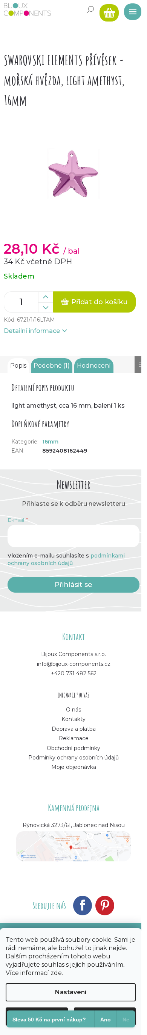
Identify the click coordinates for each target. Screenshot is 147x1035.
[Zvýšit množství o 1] (45, 297)
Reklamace (74, 738)
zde (56, 972)
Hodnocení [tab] (94, 365)
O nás (73, 709)
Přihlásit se (73, 585)
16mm (50, 441)
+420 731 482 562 (73, 673)
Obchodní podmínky (73, 748)
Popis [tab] (18, 365)
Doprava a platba (74, 728)
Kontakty (73, 719)
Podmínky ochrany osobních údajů (73, 757)
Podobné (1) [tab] (52, 365)
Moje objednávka (73, 767)
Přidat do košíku (99, 302)
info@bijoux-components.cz (73, 664)
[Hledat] (90, 9)
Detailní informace (32, 330)
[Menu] (130, 9)
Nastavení (70, 992)
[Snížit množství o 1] (45, 307)
